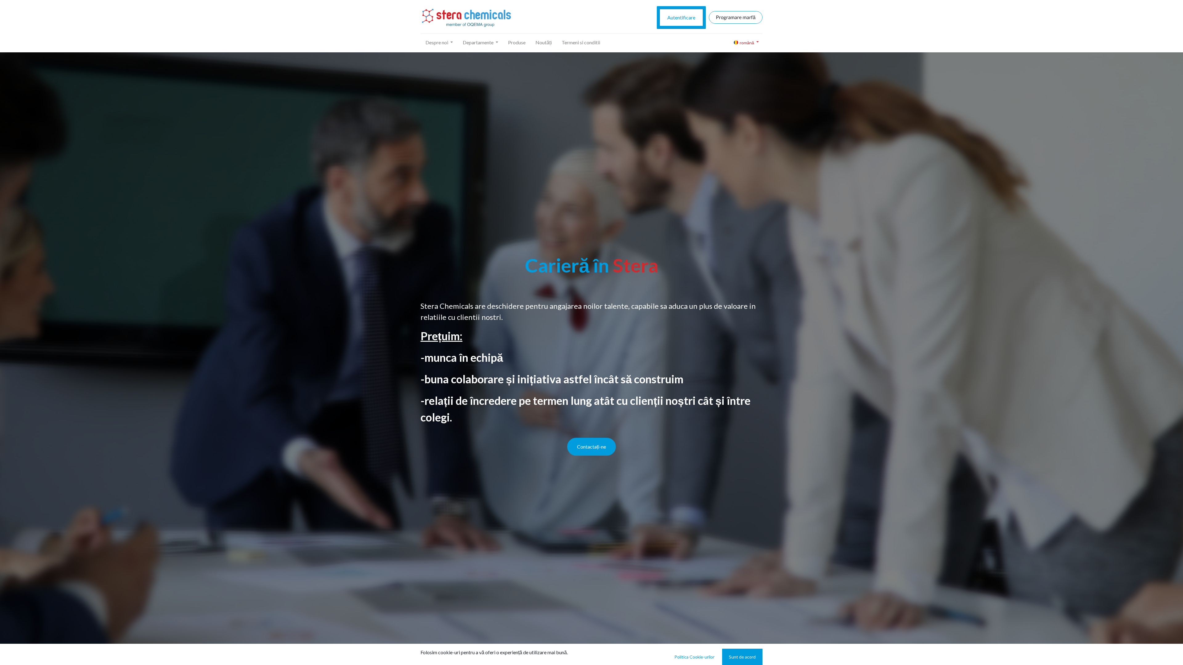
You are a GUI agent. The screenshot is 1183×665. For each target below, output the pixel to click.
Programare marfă (736, 17)
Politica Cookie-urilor (694, 656)
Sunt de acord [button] (742, 656)
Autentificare (681, 17)
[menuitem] (517, 42)
